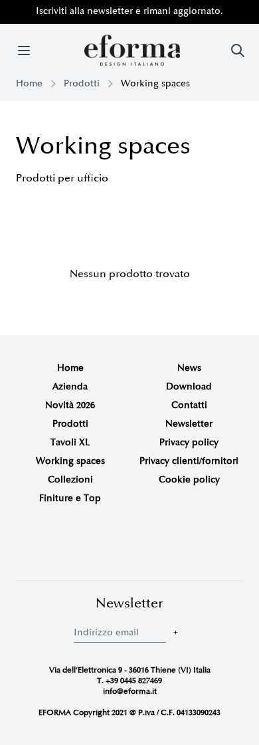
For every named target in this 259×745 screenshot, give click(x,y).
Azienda (70, 386)
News (189, 367)
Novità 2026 (70, 405)
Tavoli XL (70, 442)
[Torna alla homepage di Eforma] (132, 50)
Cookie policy (189, 479)
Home (29, 83)
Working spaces (70, 461)
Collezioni (70, 479)
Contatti (189, 405)
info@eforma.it (130, 691)
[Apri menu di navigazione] (24, 50)
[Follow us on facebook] (129, 545)
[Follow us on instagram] (110, 545)
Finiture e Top (70, 498)
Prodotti (82, 83)
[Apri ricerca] (237, 50)
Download (189, 386)
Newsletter (189, 423)
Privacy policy (188, 442)
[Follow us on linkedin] (149, 545)
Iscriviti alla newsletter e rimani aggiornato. (129, 11)
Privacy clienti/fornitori (188, 461)
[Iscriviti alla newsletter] (176, 632)
